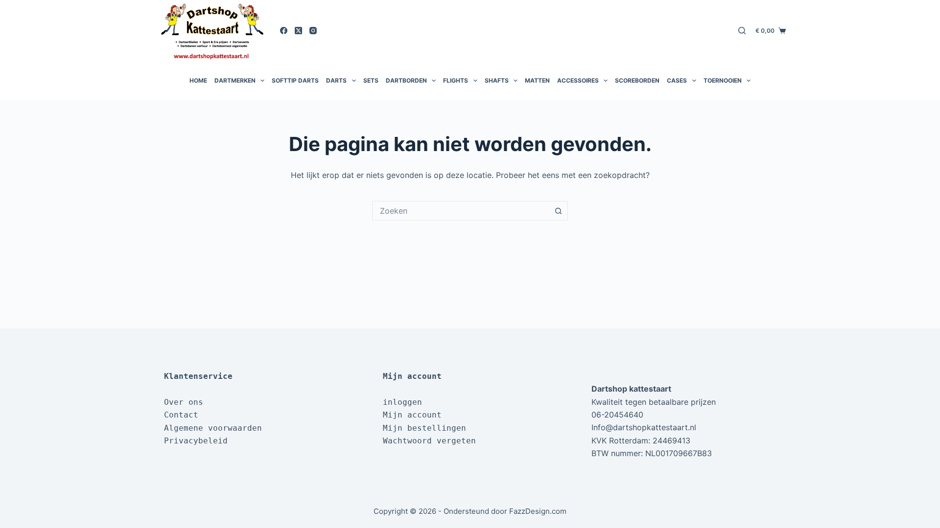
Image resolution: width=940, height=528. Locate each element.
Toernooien (723, 80)
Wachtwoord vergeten (429, 440)
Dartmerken (235, 80)
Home (198, 80)
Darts (336, 80)
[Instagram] (313, 30)
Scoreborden (637, 80)
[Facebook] (283, 30)
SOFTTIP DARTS (295, 80)
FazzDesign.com (537, 511)
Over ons (183, 402)
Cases (677, 80)
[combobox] (461, 210)
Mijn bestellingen (424, 428)
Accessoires (578, 80)
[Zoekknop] (558, 210)
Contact (181, 414)
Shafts (497, 80)
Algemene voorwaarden (213, 428)
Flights (455, 80)
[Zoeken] (742, 30)
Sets (370, 80)
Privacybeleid (196, 440)
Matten (537, 80)
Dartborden (406, 80)
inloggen (402, 402)
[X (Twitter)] (298, 30)
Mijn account (412, 414)
